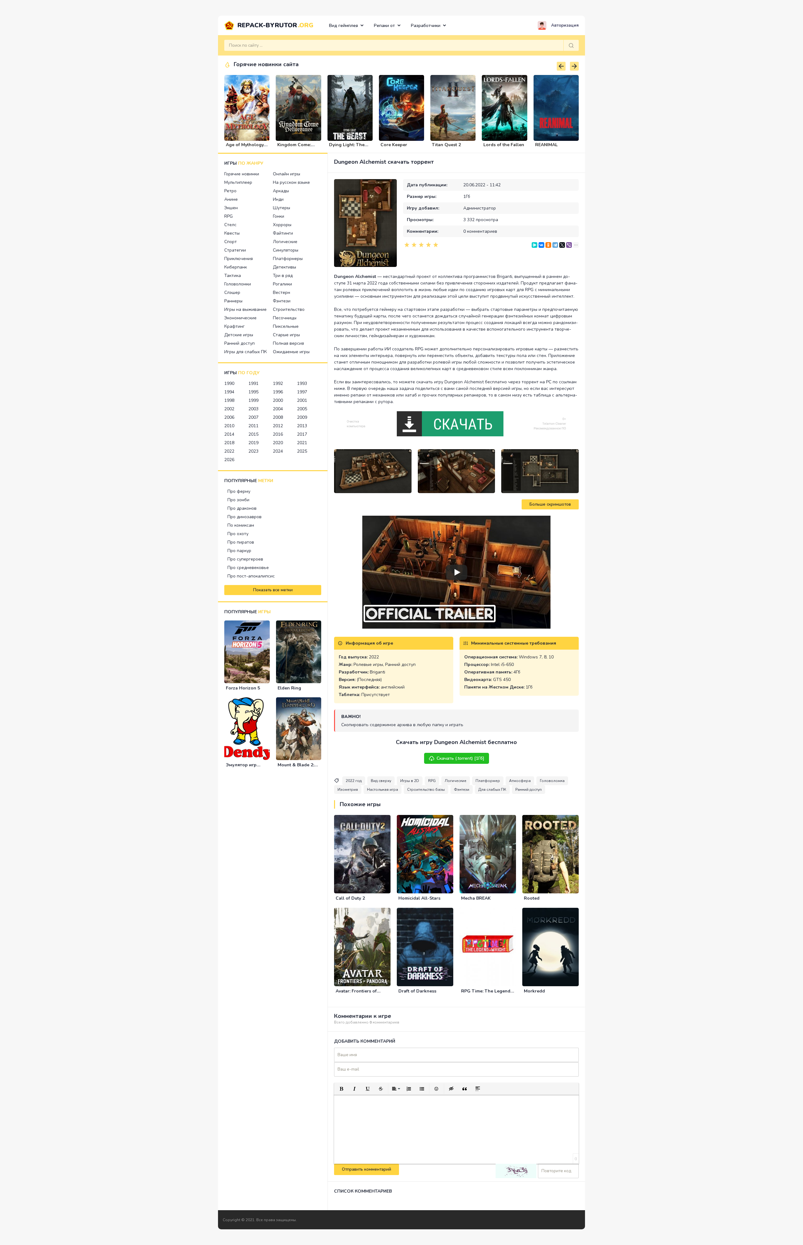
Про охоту (237, 534)
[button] (341, 1089)
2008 (278, 417)
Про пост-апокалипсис (251, 576)
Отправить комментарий (366, 1169)
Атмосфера (520, 780)
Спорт (230, 242)
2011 (253, 426)
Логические (285, 242)
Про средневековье (248, 568)
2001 (302, 400)
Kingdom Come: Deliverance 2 (294, 147)
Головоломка (552, 780)
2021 (302, 443)
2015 (253, 434)
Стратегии (235, 250)
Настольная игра (382, 789)
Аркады (281, 191)
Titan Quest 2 (446, 145)
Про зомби (238, 500)
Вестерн (281, 292)
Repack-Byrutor (275, 25)
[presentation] (561, 66)
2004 (278, 409)
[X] (562, 245)
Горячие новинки (241, 174)
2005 (302, 409)
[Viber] (569, 245)
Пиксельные (286, 326)
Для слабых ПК (492, 789)
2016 (278, 434)
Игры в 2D (409, 780)
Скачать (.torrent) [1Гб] (460, 758)
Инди (278, 199)
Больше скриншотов (550, 504)
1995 (253, 392)
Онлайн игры (286, 174)
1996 (278, 392)
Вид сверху (381, 780)
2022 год (354, 780)
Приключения (238, 259)
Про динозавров (244, 517)
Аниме (231, 199)
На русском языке (291, 182)
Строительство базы (426, 789)
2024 (278, 451)
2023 (253, 451)
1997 (302, 392)
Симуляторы (285, 250)
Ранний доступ (239, 343)
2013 (302, 426)
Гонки (278, 216)
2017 (302, 434)
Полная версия (288, 343)
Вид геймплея (343, 26)
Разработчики (425, 26)
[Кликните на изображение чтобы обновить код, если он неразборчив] (516, 1171)
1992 (278, 383)
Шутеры (281, 208)
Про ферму (238, 491)
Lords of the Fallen (503, 145)
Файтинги (283, 233)
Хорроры (282, 225)
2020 (278, 443)
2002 (229, 409)
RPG (228, 216)
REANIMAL (546, 145)
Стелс (230, 225)
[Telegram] (555, 245)
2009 (302, 417)
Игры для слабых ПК (245, 352)
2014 (229, 434)
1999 (253, 400)
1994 (229, 392)
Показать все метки (273, 590)
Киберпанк (235, 267)
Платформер (488, 780)
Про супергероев (245, 559)
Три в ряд (283, 276)
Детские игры (238, 335)
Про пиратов (240, 542)
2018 (229, 443)
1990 (229, 383)
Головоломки (237, 284)
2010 (229, 426)
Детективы (284, 267)
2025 (302, 451)
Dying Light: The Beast (346, 147)
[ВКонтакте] (541, 245)
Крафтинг (234, 326)
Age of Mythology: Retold (245, 147)
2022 (229, 451)
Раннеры (233, 301)
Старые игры (286, 335)
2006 (229, 417)
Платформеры (288, 259)
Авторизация (565, 25)
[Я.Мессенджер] (534, 245)
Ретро (230, 191)
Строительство (289, 309)
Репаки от (384, 26)
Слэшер (232, 292)
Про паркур (239, 551)
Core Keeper (393, 145)
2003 (253, 409)
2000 (278, 400)
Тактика (232, 276)
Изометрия (348, 789)
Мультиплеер (238, 182)
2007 (253, 417)
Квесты (232, 233)
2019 (253, 443)
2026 (229, 460)
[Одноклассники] (548, 245)
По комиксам (240, 525)
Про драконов (242, 508)
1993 (302, 383)
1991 (253, 383)
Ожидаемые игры (291, 352)
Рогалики (282, 284)
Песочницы (284, 318)
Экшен (231, 208)
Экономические (240, 318)
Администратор (479, 208)
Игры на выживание (245, 309)
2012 (278, 426)
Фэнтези (281, 301)
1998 (229, 400)
